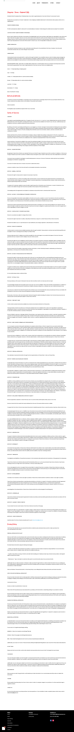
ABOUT (38, 2)
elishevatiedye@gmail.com (37, 520)
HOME (34, 2)
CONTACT (58, 2)
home (8, 714)
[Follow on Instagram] (53, 720)
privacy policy (31, 716)
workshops (9, 727)
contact (8, 729)
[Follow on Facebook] (51, 720)
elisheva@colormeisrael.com (59, 714)
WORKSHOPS (45, 2)
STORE (51, 2)
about (8, 716)
